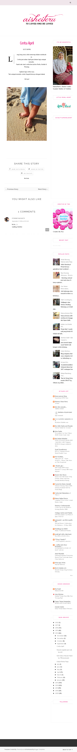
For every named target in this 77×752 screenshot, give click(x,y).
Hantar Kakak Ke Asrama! (63, 428)
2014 (56, 633)
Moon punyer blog (61, 396)
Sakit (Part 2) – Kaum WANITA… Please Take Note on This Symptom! (63, 460)
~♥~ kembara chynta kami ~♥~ (63, 413)
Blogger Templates (39, 749)
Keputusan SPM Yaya (61, 398)
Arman (57, 403)
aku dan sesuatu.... (61, 407)
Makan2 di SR (59, 590)
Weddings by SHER (61, 529)
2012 (56, 685)
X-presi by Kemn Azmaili (63, 484)
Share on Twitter (37, 169)
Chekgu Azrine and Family (63, 513)
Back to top (67, 749)
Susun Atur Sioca (60, 475)
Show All (72, 575)
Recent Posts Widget (56, 245)
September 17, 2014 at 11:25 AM (20, 221)
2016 (56, 628)
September (60, 644)
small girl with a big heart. (63, 534)
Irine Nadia (58, 431)
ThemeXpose (21, 749)
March (59, 675)
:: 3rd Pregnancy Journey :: (63, 541)
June (58, 667)
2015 (56, 630)
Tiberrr (57, 495)
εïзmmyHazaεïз (18, 218)
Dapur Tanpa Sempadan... (63, 601)
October (59, 641)
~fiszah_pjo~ (59, 466)
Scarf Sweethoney (61, 449)
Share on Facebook (18, 169)
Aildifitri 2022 (59, 408)
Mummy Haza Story (61, 401)
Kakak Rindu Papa (62, 661)
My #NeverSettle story (62, 536)
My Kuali (58, 589)
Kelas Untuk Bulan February (63, 608)
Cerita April (60, 646)
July (58, 664)
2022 (57, 622)
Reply (47, 229)
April (58, 672)
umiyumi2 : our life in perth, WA (64, 520)
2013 (56, 683)
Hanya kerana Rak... (67, 313)
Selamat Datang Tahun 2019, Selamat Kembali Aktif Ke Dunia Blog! (63, 487)
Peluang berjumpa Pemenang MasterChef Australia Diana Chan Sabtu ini (64, 557)
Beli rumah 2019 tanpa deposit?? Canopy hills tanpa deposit (64, 469)
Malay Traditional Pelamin (63, 530)
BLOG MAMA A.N (60, 568)
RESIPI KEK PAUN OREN (63, 603)
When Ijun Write (60, 563)
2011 (56, 688)
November (60, 638)
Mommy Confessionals (62, 506)
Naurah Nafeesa (60, 564)
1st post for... (65, 362)
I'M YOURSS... (59, 457)
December (60, 636)
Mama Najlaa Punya (61, 498)
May (58, 669)
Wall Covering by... (67, 300)
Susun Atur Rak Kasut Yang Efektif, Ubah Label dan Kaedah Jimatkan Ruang (63, 478)
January (59, 680)
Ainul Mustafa (59, 554)
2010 (56, 691)
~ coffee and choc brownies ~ (61, 545)
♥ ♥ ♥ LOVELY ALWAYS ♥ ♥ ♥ (64, 420)
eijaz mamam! (59, 415)
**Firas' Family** (60, 539)
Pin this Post (28, 173)
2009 (57, 693)
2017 (56, 625)
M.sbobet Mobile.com (61, 422)
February (60, 677)
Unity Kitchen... (66, 351)
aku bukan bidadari (61, 438)
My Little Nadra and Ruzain (64, 426)
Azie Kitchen (59, 594)
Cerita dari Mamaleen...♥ (63, 493)
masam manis (59, 607)
